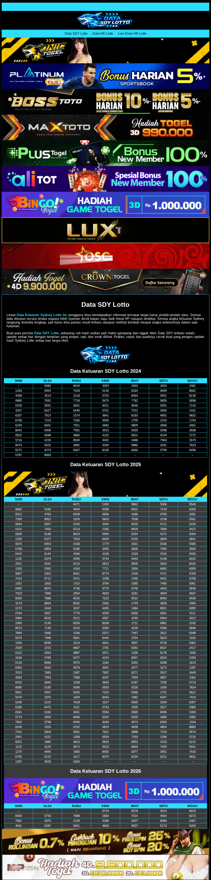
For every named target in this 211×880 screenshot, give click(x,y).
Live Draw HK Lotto (132, 33)
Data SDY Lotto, (47, 333)
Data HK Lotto (103, 33)
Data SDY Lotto (76, 33)
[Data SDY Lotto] (105, 20)
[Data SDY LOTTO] (105, 354)
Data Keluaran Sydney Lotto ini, (42, 315)
